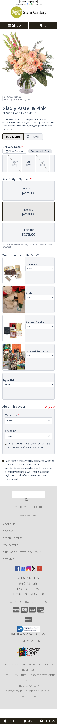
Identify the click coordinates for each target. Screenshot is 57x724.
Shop (16, 25)
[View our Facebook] (17, 570)
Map (30, 721)
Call (10, 721)
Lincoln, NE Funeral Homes (20, 664)
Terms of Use (28, 696)
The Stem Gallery (28, 641)
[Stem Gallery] (28, 17)
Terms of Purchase (37, 691)
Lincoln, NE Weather (14, 675)
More (7, 129)
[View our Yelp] (39, 570)
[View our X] (34, 570)
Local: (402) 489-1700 (28, 594)
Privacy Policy (15, 691)
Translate (37, 4)
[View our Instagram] (28, 570)
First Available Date (40, 151)
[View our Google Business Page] (23, 570)
